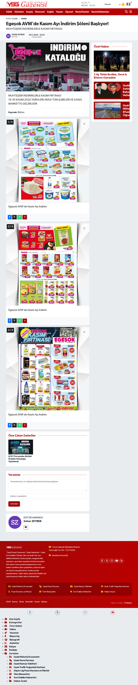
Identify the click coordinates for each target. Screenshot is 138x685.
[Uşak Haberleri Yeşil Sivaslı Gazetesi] (26, 4)
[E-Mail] (26, 527)
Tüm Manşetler (49, 592)
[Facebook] (102, 561)
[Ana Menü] (130, 12)
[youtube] (112, 612)
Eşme (21, 602)
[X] (107, 561)
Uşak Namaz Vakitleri (83, 586)
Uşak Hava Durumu (51, 586)
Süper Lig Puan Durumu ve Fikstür (31, 670)
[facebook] (29, 612)
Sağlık (50, 12)
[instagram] (85, 612)
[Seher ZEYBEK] (14, 522)
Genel (24, 19)
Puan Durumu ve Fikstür (21, 592)
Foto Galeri (12, 19)
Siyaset (69, 12)
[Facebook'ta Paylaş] (10, 217)
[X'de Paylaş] (14, 217)
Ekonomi (40, 12)
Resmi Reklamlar (100, 12)
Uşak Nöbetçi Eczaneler (22, 586)
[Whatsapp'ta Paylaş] (19, 217)
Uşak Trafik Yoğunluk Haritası (116, 586)
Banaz (15, 602)
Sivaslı (37, 602)
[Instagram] (112, 561)
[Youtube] (116, 561)
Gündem (19, 12)
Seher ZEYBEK (33, 521)
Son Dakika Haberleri (82, 592)
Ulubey (44, 602)
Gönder (14, 504)
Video (12, 629)
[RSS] (121, 561)
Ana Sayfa (14, 619)
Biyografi (14, 640)
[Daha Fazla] (25, 217)
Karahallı (29, 602)
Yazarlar (14, 633)
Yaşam (59, 12)
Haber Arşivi (109, 592)
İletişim (13, 650)
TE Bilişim (128, 603)
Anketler (14, 643)
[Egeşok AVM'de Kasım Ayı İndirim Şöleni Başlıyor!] (47, 67)
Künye (12, 646)
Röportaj (14, 636)
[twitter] (57, 612)
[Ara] (126, 12)
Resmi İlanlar (82, 12)
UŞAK (9, 12)
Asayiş (29, 12)
